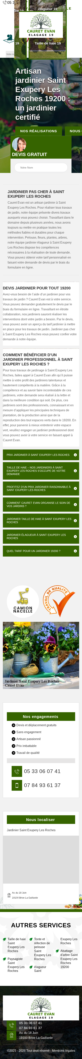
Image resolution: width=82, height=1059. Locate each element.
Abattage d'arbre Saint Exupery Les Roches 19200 (69, 958)
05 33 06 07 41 (42, 771)
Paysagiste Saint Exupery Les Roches (16, 964)
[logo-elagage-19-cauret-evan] (41, 24)
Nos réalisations (38, 131)
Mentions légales (63, 1050)
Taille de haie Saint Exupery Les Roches (17, 945)
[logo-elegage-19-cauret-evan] (41, 1007)
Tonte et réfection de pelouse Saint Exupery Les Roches (42, 949)
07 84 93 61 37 (42, 785)
